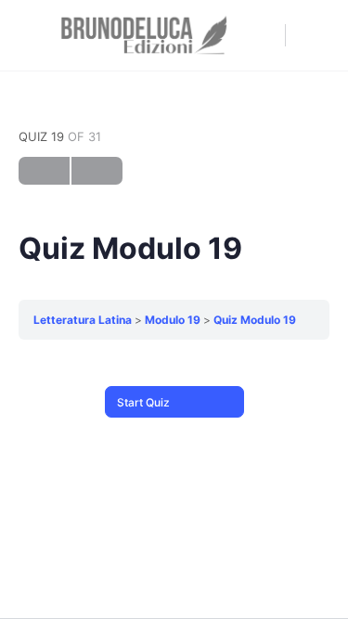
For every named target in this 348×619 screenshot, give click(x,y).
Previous (44, 171)
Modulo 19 (172, 320)
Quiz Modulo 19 (254, 320)
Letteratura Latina (82, 320)
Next (96, 171)
